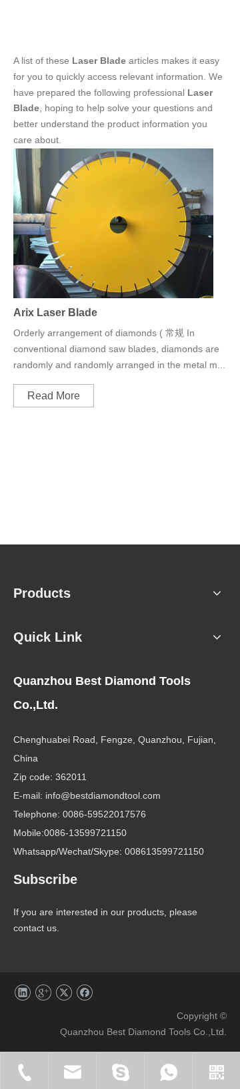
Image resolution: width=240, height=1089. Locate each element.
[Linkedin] (22, 992)
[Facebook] (84, 992)
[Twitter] (63, 992)
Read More (53, 395)
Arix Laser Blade (55, 312)
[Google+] (43, 992)
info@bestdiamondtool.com (103, 795)
